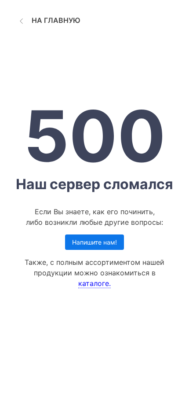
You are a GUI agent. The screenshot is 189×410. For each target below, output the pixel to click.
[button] (48, 20)
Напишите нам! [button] (94, 242)
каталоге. (94, 283)
